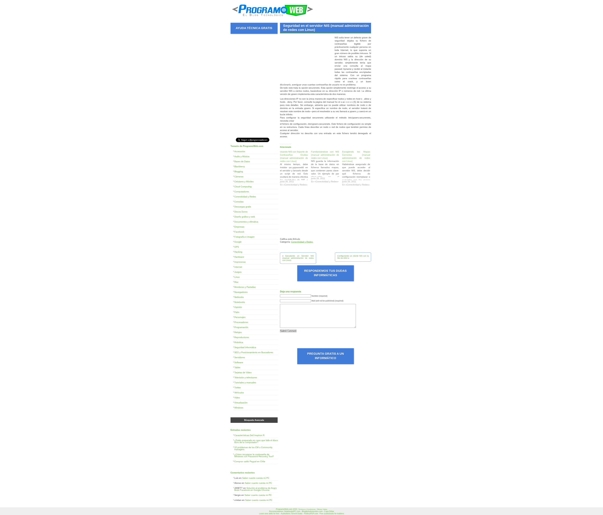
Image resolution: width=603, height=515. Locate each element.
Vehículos (239, 392)
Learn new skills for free (269, 513)
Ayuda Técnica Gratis (254, 28)
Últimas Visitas (322, 509)
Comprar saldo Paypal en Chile (249, 461)
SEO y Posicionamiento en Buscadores (253, 352)
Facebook (239, 231)
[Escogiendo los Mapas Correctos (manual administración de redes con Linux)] (357, 169)
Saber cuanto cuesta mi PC (255, 478)
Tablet (237, 367)
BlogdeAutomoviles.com (312, 511)
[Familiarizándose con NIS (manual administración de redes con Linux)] (326, 167)
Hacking (238, 252)
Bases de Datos (242, 161)
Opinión (238, 307)
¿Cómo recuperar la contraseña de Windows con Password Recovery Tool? (254, 455)
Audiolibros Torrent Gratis (291, 513)
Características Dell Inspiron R (249, 435)
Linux (237, 277)
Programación (241, 327)
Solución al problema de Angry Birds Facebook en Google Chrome (255, 489)
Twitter (237, 387)
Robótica (238, 342)
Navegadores (241, 292)
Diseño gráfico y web (244, 216)
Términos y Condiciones (306, 509)
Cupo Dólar (329, 511)
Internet (238, 267)
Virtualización (240, 402)
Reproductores (241, 337)
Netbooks (239, 297)
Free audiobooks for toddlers (332, 513)
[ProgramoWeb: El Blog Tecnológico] (273, 17)
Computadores (241, 191)
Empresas (239, 226)
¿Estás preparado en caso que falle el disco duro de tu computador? (256, 441)
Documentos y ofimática (246, 221)
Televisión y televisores (245, 377)
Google (238, 242)
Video (237, 397)
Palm (236, 312)
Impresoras (240, 262)
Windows (238, 407)
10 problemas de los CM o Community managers (253, 448)
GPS (236, 247)
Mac (236, 282)
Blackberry (239, 166)
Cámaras (238, 176)
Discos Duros (240, 211)
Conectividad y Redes (302, 242)
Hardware (239, 257)
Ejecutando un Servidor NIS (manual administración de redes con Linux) (298, 258)
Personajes (239, 317)
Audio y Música (241, 156)
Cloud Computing (243, 186)
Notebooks (239, 302)
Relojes (238, 332)
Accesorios (239, 151)
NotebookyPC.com (292, 511)
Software (238, 362)
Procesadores (241, 322)
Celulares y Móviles (244, 181)
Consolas (239, 201)
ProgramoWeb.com (284, 509)
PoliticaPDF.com (311, 513)
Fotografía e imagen (244, 237)
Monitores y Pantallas (245, 287)
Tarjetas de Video (243, 372)
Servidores (239, 357)
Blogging (238, 171)
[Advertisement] (306, 58)
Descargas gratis (242, 206)
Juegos (238, 272)
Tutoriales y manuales (245, 382)
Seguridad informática (245, 347)
